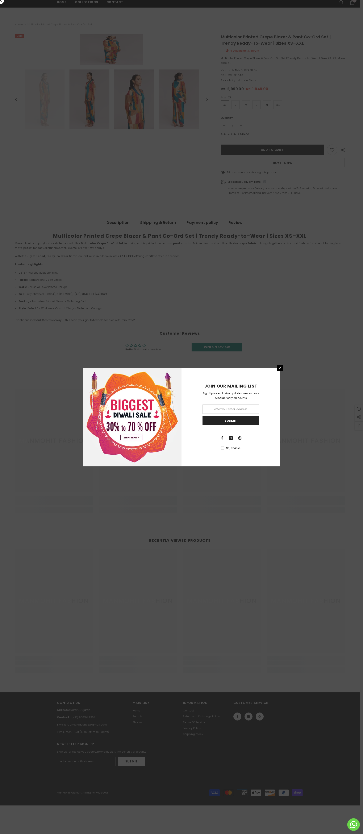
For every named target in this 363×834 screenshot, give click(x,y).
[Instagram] (230, 438)
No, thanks (233, 448)
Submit (231, 420)
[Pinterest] (239, 438)
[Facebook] (222, 438)
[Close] (280, 368)
